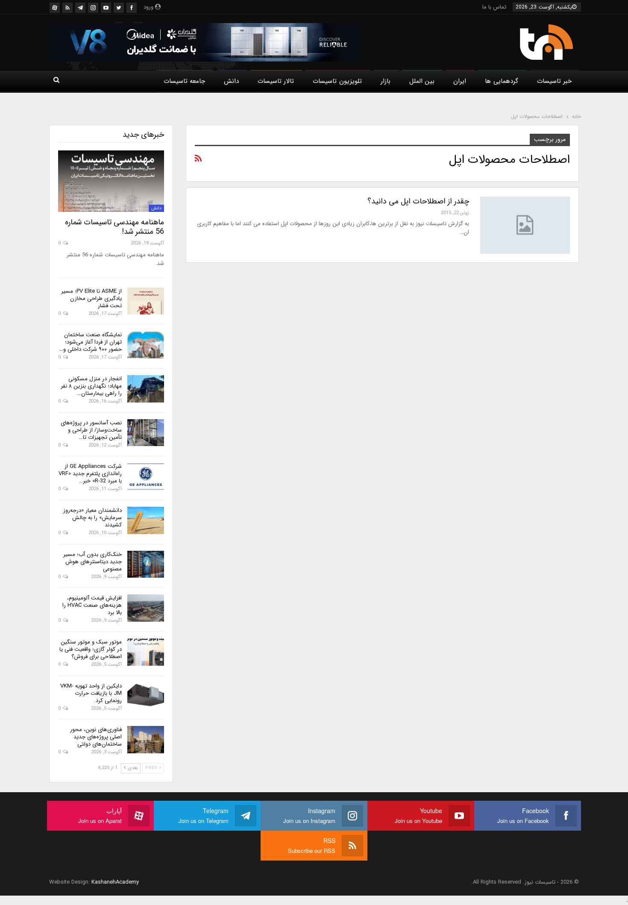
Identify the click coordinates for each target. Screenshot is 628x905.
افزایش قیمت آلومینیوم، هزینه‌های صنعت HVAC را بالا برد (92, 605)
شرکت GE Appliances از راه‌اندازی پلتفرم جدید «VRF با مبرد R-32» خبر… (90, 473)
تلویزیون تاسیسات (337, 81)
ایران (459, 81)
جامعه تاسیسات (184, 81)
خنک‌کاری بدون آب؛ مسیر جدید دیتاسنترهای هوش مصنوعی (92, 561)
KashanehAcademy (115, 882)
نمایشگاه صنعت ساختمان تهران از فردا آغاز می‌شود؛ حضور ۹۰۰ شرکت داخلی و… (90, 342)
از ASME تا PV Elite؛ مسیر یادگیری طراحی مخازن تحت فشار (91, 298)
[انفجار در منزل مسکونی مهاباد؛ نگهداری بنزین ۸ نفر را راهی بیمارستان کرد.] (145, 389)
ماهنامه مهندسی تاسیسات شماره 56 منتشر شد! (114, 227)
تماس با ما (494, 7)
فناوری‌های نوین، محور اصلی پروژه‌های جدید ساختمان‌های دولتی (96, 737)
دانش (231, 81)
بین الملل (421, 81)
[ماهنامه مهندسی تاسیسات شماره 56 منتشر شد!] (111, 181)
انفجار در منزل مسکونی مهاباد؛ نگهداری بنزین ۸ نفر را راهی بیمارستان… (91, 386)
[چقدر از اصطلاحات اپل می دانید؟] (525, 225)
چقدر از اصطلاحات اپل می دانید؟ (418, 201)
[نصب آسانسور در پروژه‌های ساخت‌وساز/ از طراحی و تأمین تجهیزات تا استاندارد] (145, 433)
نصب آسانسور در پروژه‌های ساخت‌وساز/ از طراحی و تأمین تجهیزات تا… (91, 430)
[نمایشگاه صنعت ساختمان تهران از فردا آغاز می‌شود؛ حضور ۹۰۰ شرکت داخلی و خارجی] (145, 344)
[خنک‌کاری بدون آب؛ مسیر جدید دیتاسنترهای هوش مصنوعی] (145, 564)
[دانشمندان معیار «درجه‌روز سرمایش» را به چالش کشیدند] (145, 520)
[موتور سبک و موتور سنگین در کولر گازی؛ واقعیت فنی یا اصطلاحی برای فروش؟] (145, 652)
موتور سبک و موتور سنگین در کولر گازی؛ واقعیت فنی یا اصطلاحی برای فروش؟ (90, 649)
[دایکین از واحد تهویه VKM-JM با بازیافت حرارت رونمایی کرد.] (145, 696)
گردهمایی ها (501, 81)
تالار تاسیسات (276, 81)
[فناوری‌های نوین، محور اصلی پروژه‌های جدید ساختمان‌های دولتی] (145, 739)
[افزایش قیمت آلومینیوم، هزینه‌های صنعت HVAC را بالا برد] (145, 608)
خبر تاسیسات (554, 81)
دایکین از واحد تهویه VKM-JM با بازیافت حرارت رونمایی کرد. (91, 693)
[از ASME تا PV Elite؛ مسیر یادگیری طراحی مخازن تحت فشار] (145, 301)
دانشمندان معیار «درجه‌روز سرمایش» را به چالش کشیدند (92, 517)
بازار (385, 81)
